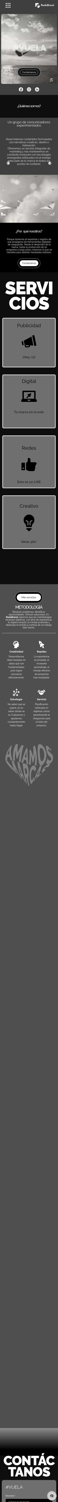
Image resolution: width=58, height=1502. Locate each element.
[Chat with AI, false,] (51, 1495)
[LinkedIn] (37, 89)
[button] (51, 80)
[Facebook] (21, 89)
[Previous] (8, 163)
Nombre (11, 1496)
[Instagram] (29, 89)
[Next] (49, 163)
